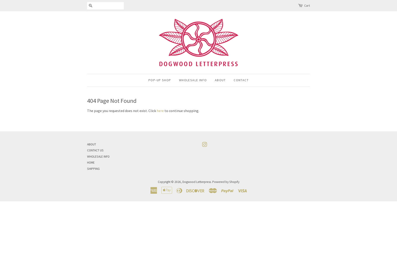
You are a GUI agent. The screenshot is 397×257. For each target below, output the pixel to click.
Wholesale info (193, 80)
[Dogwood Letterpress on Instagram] (204, 145)
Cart (307, 5)
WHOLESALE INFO (98, 157)
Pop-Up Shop (159, 80)
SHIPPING (93, 169)
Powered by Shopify (225, 182)
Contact (241, 80)
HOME (91, 163)
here (160, 110)
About (220, 80)
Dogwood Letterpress (196, 182)
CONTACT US (95, 150)
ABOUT (91, 144)
